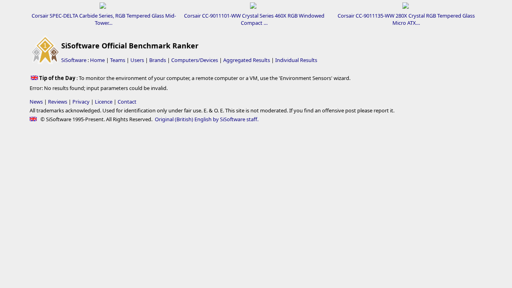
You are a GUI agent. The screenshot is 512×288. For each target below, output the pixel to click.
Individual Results (296, 60)
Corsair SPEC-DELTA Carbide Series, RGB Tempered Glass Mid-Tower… (104, 19)
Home (97, 60)
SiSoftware (73, 60)
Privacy (81, 101)
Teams (117, 60)
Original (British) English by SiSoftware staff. (206, 119)
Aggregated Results (246, 60)
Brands (157, 60)
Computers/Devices (194, 60)
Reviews (57, 101)
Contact (127, 101)
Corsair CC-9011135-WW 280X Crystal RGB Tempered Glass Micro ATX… (406, 19)
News (36, 101)
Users (137, 60)
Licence (103, 101)
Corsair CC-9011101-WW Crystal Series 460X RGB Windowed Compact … (254, 19)
